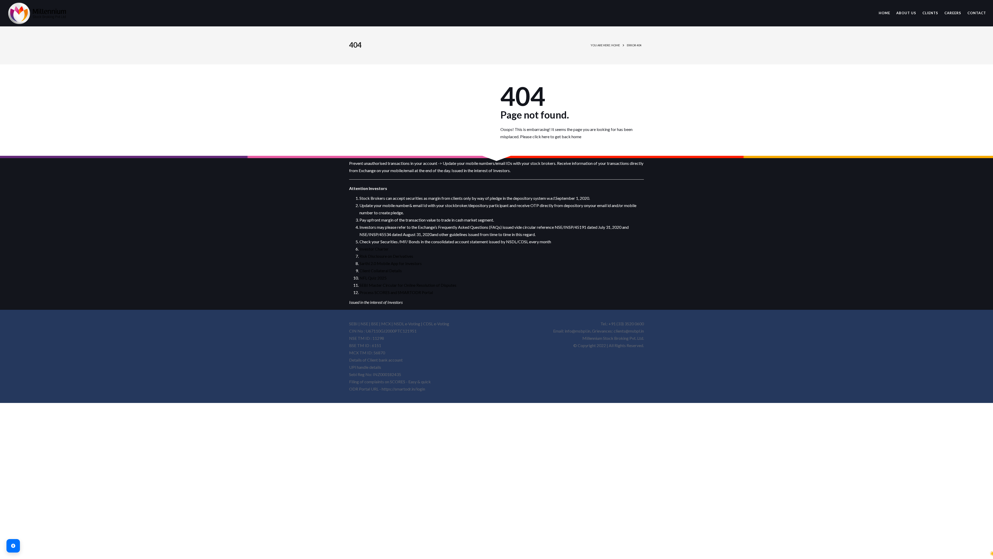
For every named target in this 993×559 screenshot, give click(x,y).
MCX (386, 323)
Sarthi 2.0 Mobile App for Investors (390, 263)
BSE (374, 323)
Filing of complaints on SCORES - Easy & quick (390, 381)
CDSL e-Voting (436, 323)
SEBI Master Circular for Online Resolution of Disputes (407, 285)
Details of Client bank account (376, 359)
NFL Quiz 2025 (373, 277)
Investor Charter (374, 248)
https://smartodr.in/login (403, 388)
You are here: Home (605, 45)
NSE (364, 323)
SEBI (353, 323)
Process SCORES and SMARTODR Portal (396, 292)
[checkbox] (992, 553)
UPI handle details (365, 367)
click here (541, 136)
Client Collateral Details (380, 270)
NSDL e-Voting (407, 323)
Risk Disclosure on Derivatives (386, 256)
